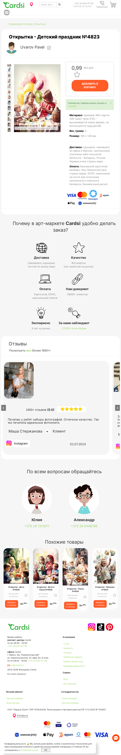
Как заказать (70, 683)
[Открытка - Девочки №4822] (9, 108)
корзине (72, 106)
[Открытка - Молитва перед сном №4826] (9, 124)
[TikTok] (100, 627)
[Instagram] (91, 627)
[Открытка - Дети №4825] (9, 119)
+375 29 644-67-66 (84, 3)
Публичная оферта (72, 657)
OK (45, 750)
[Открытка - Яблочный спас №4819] (9, 91)
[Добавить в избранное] (77, 74)
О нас (66, 643)
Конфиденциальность (74, 666)
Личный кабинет (15, 698)
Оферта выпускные (73, 661)
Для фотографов (70, 703)
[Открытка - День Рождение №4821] (9, 102)
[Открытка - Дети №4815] (9, 69)
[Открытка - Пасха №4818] (9, 86)
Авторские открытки (32, 24)
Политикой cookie (29, 750)
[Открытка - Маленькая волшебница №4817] (9, 80)
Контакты (68, 648)
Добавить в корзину (11, 603)
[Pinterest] (109, 627)
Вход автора (13, 703)
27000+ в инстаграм (74, 328)
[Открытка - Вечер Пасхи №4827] (9, 130)
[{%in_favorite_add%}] (25, 595)
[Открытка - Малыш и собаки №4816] (9, 74)
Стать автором (69, 698)
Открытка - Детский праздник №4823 (54, 37)
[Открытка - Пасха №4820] (9, 97)
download (67, 688)
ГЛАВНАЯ (13, 24)
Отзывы (67, 652)
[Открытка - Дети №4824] (9, 113)
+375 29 (36, 526)
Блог (65, 679)
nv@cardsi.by (17, 665)
